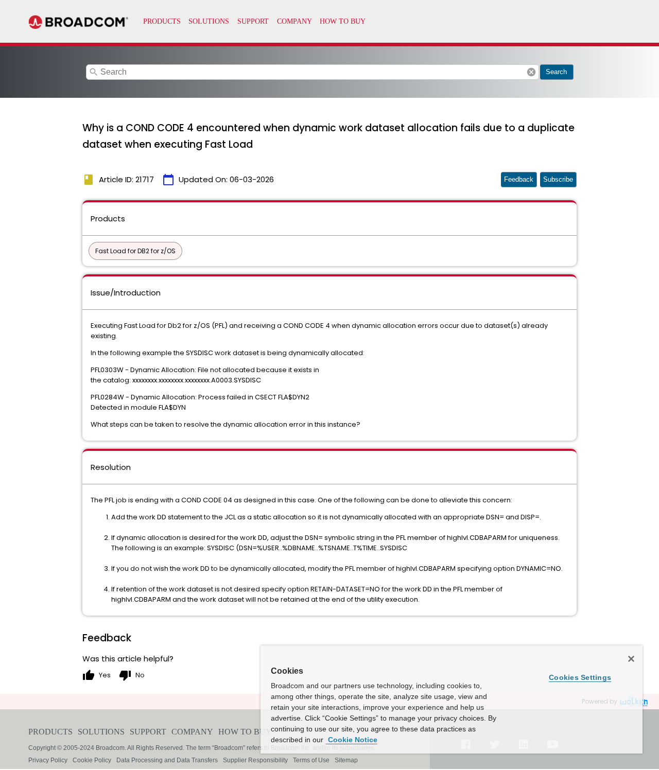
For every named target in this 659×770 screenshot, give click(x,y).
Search (556, 72)
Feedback (518, 179)
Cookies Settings (580, 677)
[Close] (631, 659)
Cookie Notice (351, 740)
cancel (531, 72)
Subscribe (558, 179)
